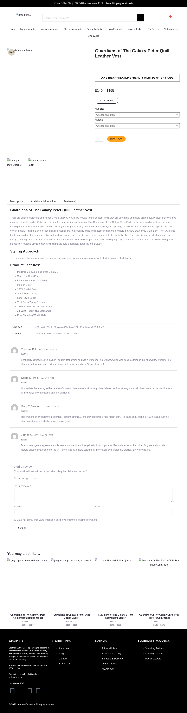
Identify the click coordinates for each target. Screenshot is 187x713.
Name (18, 506)
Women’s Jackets (50, 29)
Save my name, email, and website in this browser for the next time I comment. (57, 520)
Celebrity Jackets (95, 29)
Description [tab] (16, 201)
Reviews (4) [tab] (70, 201)
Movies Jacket (135, 29)
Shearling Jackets (73, 29)
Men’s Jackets (27, 29)
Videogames (171, 29)
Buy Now (116, 139)
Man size (99, 109)
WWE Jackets (116, 29)
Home (13, 29)
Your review (22, 486)
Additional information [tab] (43, 201)
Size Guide (93, 36)
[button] (28, 29)
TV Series (153, 29)
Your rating (22, 478)
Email (99, 506)
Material (99, 119)
